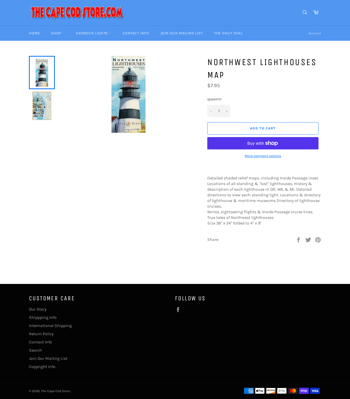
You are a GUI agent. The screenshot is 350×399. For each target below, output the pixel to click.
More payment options (263, 156)
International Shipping (50, 325)
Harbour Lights (92, 33)
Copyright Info (42, 366)
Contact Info (135, 33)
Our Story (37, 309)
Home (34, 33)
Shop (56, 33)
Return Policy (41, 333)
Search (35, 350)
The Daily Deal (228, 33)
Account (314, 33)
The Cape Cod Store (55, 391)
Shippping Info (43, 317)
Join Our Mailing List (181, 33)
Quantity (214, 99)
